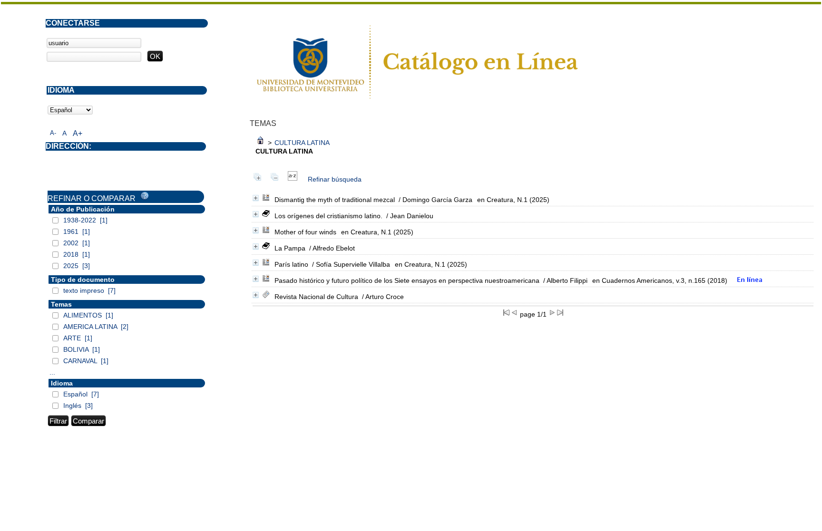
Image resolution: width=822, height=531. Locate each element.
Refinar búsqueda (335, 179)
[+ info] (256, 198)
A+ (77, 133)
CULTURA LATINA (302, 142)
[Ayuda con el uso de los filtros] (144, 196)
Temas (61, 304)
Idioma (62, 383)
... (52, 372)
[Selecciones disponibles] (292, 179)
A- (53, 132)
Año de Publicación (83, 209)
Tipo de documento (83, 279)
